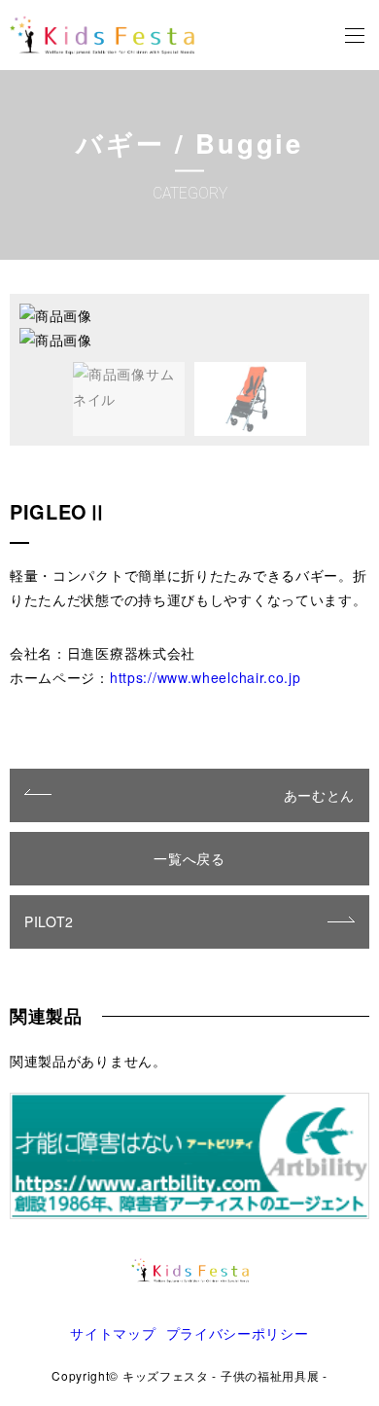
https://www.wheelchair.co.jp (205, 677)
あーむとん (320, 795)
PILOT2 (49, 921)
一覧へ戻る (189, 858)
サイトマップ (112, 1333)
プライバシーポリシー (237, 1333)
